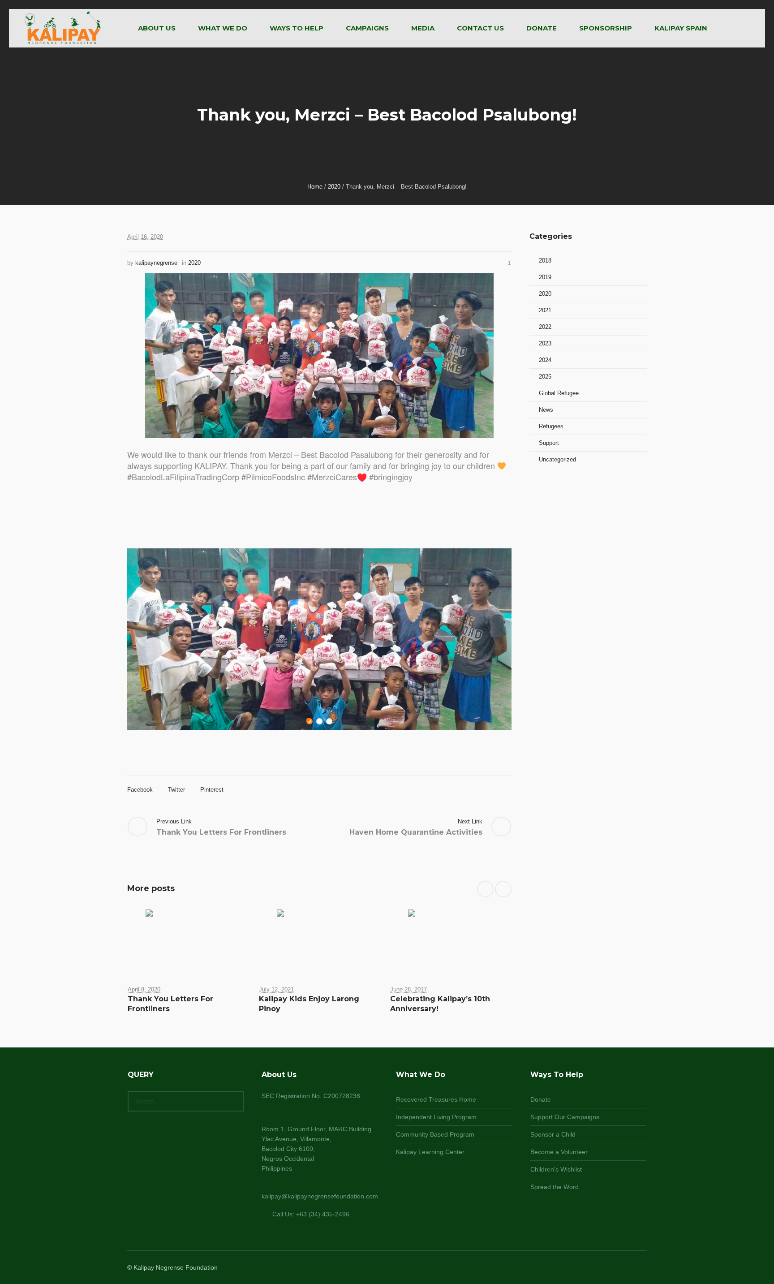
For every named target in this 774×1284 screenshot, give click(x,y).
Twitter (176, 789)
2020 (334, 186)
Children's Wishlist (556, 1169)
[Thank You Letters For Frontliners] (188, 940)
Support (549, 442)
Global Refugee (559, 393)
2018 (545, 260)
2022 (545, 326)
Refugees (551, 426)
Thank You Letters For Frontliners (221, 832)
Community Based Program (435, 1134)
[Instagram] (619, 1268)
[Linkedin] (597, 1268)
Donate (540, 1099)
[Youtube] (640, 1268)
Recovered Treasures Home (436, 1099)
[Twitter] (629, 1268)
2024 (545, 360)
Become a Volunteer (559, 1151)
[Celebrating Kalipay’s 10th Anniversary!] (451, 940)
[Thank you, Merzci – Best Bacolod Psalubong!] (319, 354)
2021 (545, 310)
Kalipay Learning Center (430, 1151)
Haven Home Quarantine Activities (415, 832)
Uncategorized (557, 459)
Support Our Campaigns (564, 1116)
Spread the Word (554, 1186)
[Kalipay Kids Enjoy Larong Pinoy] (319, 940)
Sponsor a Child (553, 1134)
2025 (545, 376)
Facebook (140, 789)
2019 (545, 277)
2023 (545, 343)
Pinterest (212, 789)
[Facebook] (608, 1268)
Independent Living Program (436, 1116)
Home (314, 186)
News (546, 409)
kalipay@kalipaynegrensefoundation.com (320, 1196)
